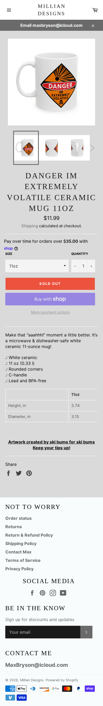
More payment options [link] (50, 312)
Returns (13, 526)
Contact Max (18, 551)
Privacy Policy (19, 568)
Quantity (79, 254)
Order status (18, 518)
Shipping (29, 225)
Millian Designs (51, 9)
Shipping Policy (20, 543)
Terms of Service (23, 560)
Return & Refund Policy (29, 535)
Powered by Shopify (62, 680)
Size (8, 254)
